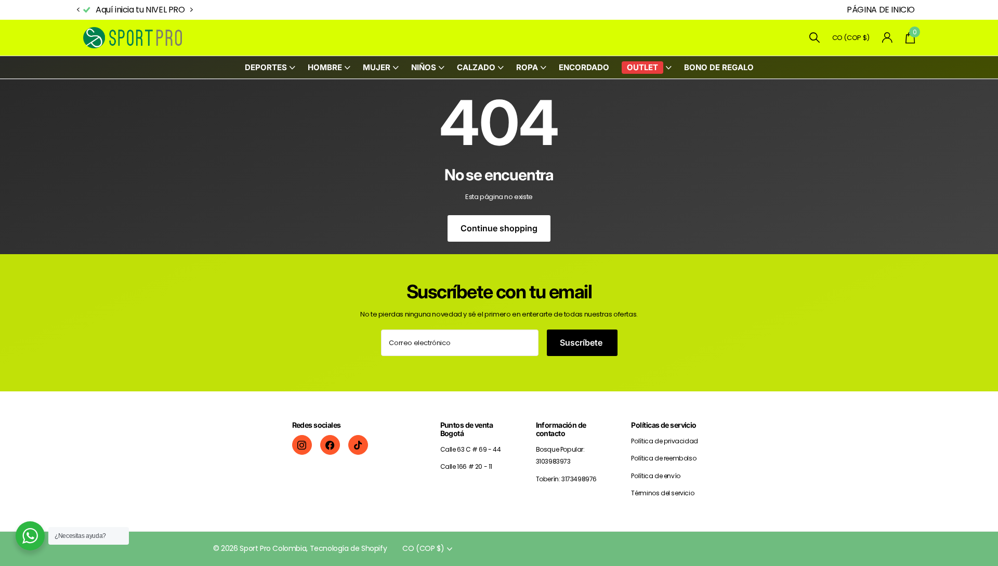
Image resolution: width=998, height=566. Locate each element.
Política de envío (655, 475)
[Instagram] (302, 445)
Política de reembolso (663, 458)
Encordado (584, 67)
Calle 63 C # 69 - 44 (470, 449)
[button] (78, 10)
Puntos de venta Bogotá (466, 429)
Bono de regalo (719, 67)
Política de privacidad (664, 441)
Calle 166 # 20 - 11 (466, 466)
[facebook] (330, 445)
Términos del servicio (662, 493)
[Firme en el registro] (887, 37)
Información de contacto (561, 429)
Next (192, 10)
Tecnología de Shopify (348, 548)
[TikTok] (358, 445)
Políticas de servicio (663, 424)
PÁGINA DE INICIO (881, 10)
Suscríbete (582, 342)
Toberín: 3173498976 (566, 479)
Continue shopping (499, 228)
